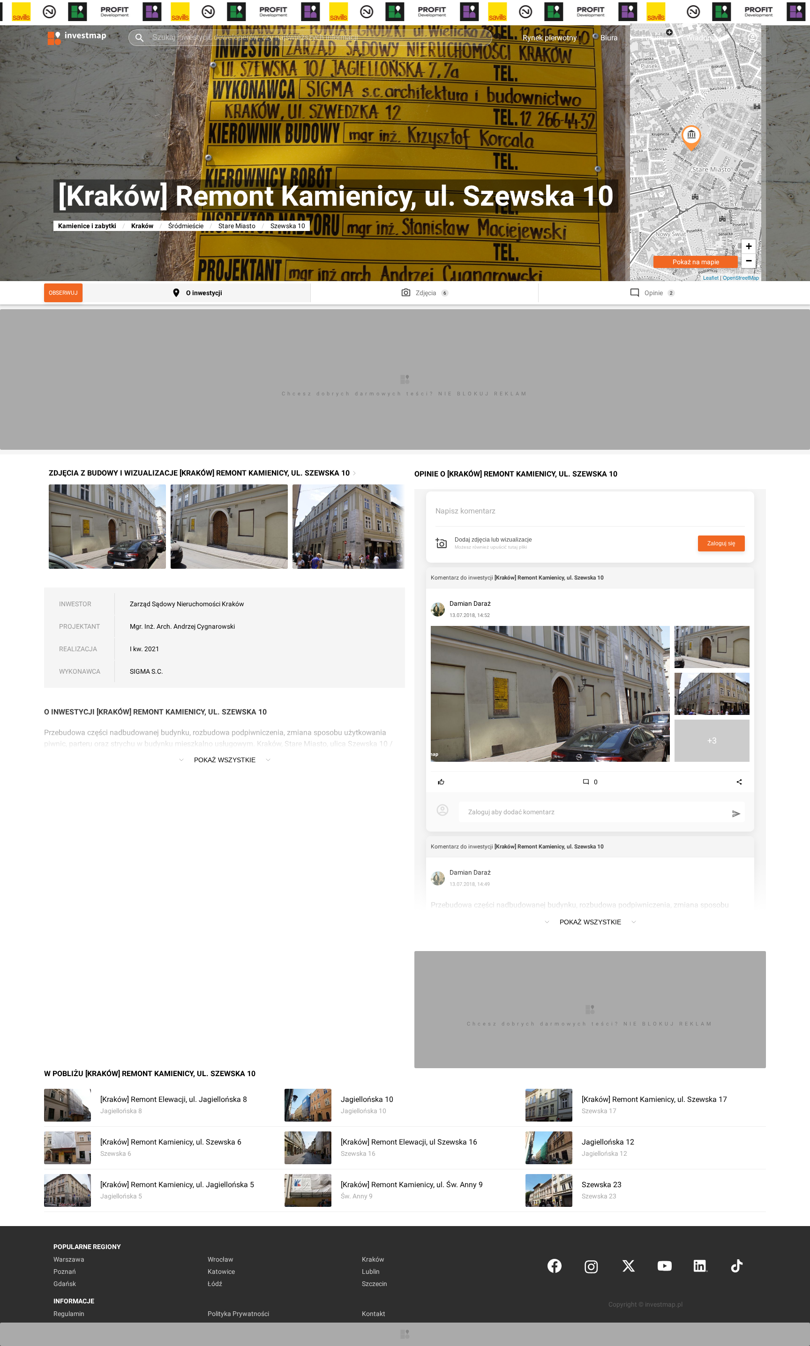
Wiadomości (707, 37)
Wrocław (220, 1259)
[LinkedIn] (701, 1268)
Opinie (654, 293)
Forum (652, 37)
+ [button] (749, 246)
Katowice (221, 1271)
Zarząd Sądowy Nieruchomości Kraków (187, 604)
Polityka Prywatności (238, 1313)
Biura (609, 37)
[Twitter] (629, 1268)
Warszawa (68, 1259)
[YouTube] (665, 1268)
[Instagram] (591, 1268)
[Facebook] (555, 1268)
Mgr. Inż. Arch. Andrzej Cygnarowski (182, 626)
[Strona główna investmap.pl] (77, 37)
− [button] (749, 261)
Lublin (371, 1271)
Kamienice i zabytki (87, 226)
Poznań (64, 1271)
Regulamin (68, 1313)
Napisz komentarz (465, 510)
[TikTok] (737, 1268)
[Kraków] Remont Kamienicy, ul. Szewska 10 (549, 577)
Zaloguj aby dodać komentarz (511, 812)
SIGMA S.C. (146, 671)
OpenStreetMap (741, 277)
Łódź (215, 1283)
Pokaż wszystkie (224, 760)
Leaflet (711, 277)
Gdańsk (64, 1283)
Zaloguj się (721, 543)
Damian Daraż (470, 603)
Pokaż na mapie (696, 262)
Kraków (142, 226)
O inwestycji (204, 293)
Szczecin (374, 1283)
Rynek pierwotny (550, 37)
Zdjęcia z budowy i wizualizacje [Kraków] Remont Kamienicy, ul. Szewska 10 (199, 472)
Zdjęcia (426, 293)
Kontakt (373, 1313)
